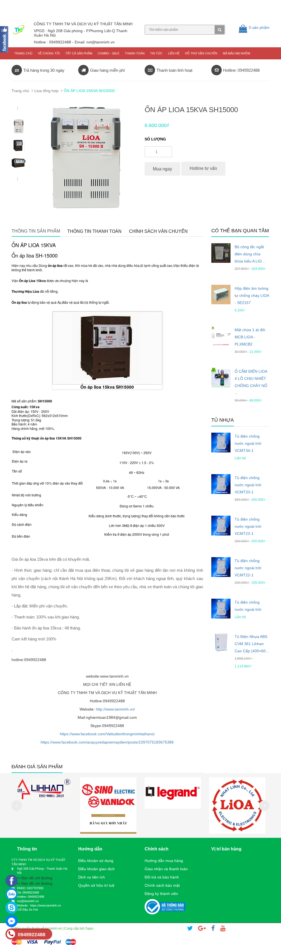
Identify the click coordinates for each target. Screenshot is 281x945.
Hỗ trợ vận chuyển (201, 53)
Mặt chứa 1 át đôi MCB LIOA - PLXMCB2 (250, 337)
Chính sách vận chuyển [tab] (158, 231)
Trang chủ (23, 53)
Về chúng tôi (49, 53)
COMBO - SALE (108, 53)
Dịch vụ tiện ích (91, 877)
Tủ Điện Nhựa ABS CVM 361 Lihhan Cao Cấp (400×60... (252, 643)
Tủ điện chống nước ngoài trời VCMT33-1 (248, 485)
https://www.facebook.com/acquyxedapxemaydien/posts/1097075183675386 (107, 742)
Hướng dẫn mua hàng (164, 860)
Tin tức (156, 53)
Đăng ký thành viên (161, 893)
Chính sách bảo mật (162, 885)
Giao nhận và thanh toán (166, 869)
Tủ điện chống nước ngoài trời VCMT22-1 (248, 568)
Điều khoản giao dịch (96, 869)
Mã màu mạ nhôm (236, 53)
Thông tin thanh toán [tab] (94, 231)
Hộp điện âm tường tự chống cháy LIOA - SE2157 (252, 295)
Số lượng (155, 139)
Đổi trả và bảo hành (162, 877)
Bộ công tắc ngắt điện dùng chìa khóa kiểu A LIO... (250, 254)
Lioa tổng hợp (46, 91)
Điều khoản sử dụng (95, 860)
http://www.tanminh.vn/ (115, 709)
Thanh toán (135, 53)
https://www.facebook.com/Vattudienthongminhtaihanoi (107, 734)
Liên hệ (173, 53)
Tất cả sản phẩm (78, 53)
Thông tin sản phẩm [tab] (36, 231)
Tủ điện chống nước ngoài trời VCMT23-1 (248, 526)
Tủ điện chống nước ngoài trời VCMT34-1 (248, 443)
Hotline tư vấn (203, 168)
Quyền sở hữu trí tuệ (96, 885)
